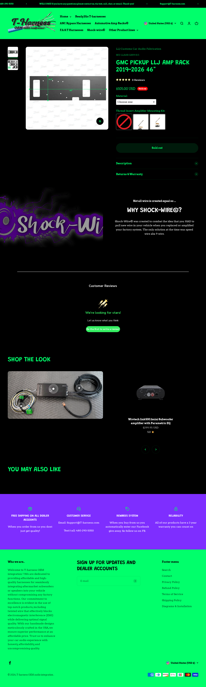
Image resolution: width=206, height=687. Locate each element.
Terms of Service (172, 594)
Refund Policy (171, 588)
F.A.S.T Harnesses (71, 30)
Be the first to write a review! (103, 329)
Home (64, 16)
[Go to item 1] (13, 52)
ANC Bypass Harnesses (75, 23)
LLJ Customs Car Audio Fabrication (138, 48)
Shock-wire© (96, 30)
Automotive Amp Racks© (111, 23)
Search (166, 569)
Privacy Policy (171, 582)
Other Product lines (122, 30)
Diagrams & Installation (177, 606)
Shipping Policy (172, 600)
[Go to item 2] (13, 65)
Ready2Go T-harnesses (90, 16)
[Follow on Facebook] (10, 663)
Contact (167, 575)
